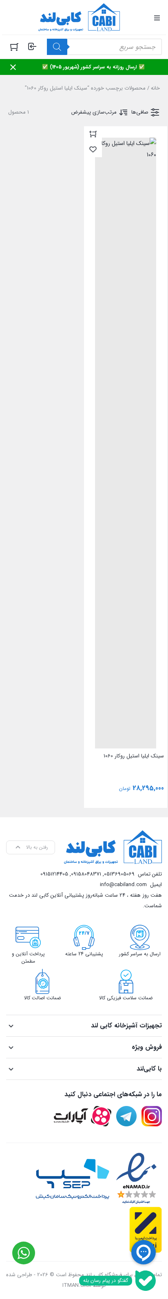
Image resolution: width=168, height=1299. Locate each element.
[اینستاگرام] (151, 1116)
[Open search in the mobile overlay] (104, 47)
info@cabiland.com (123, 884)
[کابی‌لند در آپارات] (82, 1116)
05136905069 (119, 874)
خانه (155, 88)
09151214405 (54, 874)
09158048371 (86, 874)
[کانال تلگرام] (126, 1116)
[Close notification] (13, 67)
